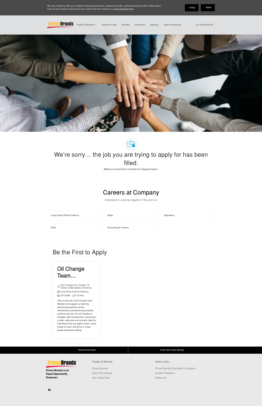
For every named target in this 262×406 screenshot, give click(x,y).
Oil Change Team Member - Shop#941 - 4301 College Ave (73, 273)
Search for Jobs (109, 25)
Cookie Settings (120, 9)
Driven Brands (100, 368)
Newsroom (140, 25)
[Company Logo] (61, 25)
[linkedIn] (49, 389)
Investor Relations (165, 373)
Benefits (126, 25)
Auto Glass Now (101, 378)
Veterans (154, 25)
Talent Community (172, 25)
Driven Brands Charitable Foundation (175, 368)
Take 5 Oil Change (102, 373)
